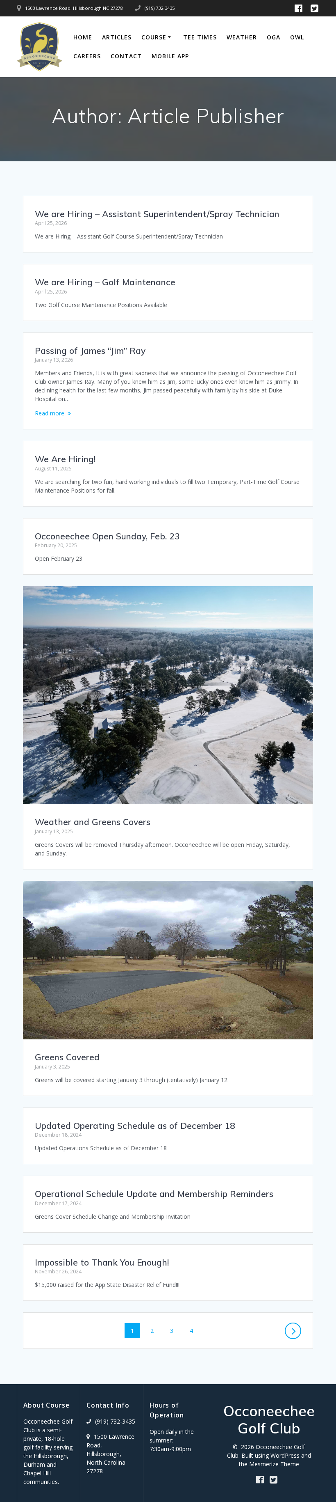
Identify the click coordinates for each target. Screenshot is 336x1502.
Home (82, 37)
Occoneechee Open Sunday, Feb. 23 (107, 536)
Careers (87, 56)
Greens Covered (67, 1057)
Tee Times (200, 37)
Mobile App (170, 56)
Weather (242, 37)
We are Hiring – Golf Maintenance (105, 282)
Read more (49, 413)
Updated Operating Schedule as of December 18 (135, 1125)
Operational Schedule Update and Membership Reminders (154, 1193)
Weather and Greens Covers (92, 821)
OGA (273, 37)
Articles (117, 37)
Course (153, 37)
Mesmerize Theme (274, 1464)
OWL (297, 37)
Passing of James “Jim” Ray (90, 350)
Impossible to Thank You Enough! (102, 1262)
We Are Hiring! (65, 459)
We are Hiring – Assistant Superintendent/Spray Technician (157, 214)
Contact (126, 56)
